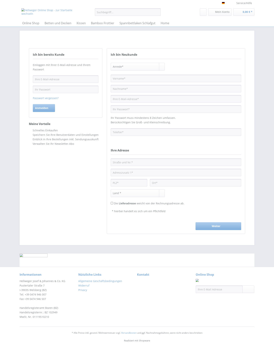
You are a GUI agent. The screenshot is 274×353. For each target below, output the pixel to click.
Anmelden (41, 108)
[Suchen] (157, 12)
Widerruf (83, 285)
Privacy (82, 290)
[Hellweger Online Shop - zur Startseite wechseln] (49, 13)
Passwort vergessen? (46, 98)
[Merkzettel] (203, 12)
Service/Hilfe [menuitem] (244, 3)
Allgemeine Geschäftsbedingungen (100, 281)
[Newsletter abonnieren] (248, 289)
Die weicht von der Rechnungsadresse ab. (149, 203)
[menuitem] (128, 13)
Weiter (216, 226)
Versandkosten (129, 332)
